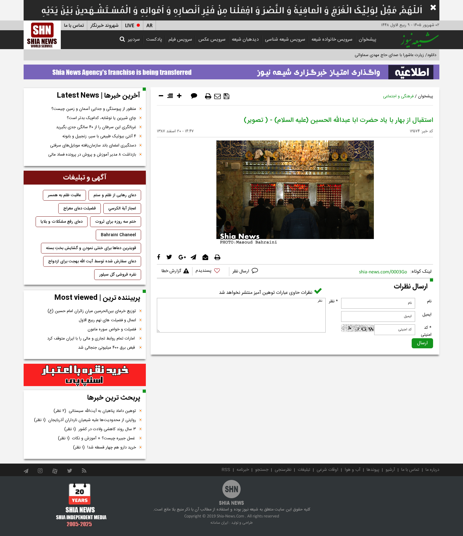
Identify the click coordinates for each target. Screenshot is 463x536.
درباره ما (432, 470)
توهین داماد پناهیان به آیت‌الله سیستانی (95, 411)
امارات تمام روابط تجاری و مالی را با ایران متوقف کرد (91, 338)
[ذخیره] (226, 96)
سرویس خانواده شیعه (332, 39)
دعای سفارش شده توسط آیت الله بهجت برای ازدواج (92, 261)
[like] (211, 271)
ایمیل (427, 314)
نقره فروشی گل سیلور (117, 274)
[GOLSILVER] (85, 375)
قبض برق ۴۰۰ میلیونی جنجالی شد (107, 347)
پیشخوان (367, 39)
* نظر (333, 301)
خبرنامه (243, 470)
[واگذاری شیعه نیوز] (231, 70)
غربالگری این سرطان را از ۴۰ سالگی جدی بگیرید (96, 127)
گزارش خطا (171, 271)
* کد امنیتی (426, 331)
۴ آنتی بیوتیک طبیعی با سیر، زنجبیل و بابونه (99, 136)
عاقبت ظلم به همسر (64, 195)
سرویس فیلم (180, 39)
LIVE (129, 25)
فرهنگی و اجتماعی (398, 96)
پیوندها (373, 470)
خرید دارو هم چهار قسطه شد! (104, 447)
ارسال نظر (241, 271)
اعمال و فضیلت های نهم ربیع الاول (107, 320)
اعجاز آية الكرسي (122, 208)
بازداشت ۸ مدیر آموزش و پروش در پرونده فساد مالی (92, 154)
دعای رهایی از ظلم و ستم (115, 195)
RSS (226, 470)
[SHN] (42, 34)
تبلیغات (304, 470)
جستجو (261, 470)
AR (149, 25)
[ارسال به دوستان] (217, 96)
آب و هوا (352, 470)
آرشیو (390, 470)
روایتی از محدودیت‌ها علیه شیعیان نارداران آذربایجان (85, 420)
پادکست (154, 39)
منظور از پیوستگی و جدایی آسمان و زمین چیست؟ (93, 108)
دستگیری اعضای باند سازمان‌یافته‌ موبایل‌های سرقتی (93, 145)
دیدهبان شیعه (245, 39)
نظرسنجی (283, 470)
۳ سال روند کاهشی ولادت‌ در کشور (100, 429)
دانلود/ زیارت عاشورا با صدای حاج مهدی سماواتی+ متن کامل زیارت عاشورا (374, 55)
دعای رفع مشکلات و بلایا (62, 221)
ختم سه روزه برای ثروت (115, 221)
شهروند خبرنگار (104, 26)
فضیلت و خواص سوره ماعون (112, 329)
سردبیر (134, 39)
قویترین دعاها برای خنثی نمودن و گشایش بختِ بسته (91, 248)
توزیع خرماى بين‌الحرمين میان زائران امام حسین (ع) (92, 311)
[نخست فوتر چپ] (81, 504)
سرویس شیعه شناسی (285, 39)
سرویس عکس (212, 39)
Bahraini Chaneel (118, 234)
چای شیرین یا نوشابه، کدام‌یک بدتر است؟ (101, 118)
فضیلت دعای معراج (79, 208)
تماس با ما (74, 26)
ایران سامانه (219, 523)
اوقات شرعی (327, 470)
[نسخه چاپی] (208, 96)
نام (429, 301)
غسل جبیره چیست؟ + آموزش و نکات (97, 438)
